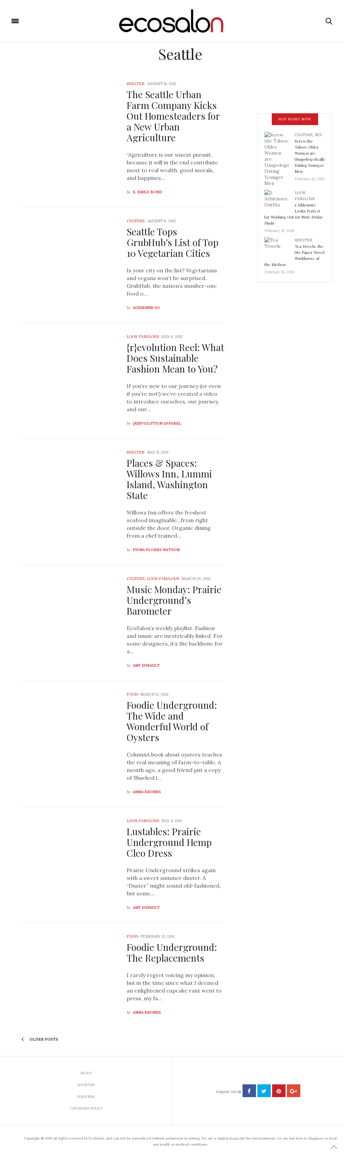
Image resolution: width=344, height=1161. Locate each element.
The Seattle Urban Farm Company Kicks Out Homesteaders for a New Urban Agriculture (173, 116)
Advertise (86, 1085)
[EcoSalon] (172, 21)
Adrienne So (146, 307)
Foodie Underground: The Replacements (172, 952)
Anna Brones (147, 791)
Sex (318, 134)
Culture (136, 221)
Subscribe (86, 1096)
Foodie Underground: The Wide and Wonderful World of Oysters (172, 721)
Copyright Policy (86, 1108)
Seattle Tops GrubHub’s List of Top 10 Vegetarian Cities (172, 242)
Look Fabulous (143, 336)
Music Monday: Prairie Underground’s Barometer (174, 600)
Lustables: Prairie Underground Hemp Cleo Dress (169, 842)
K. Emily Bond (147, 192)
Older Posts (43, 1039)
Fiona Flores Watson (156, 549)
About (86, 1073)
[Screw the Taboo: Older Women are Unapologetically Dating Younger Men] (279, 158)
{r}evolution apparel (157, 423)
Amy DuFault (146, 665)
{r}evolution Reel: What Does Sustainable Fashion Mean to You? (175, 358)
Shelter (135, 83)
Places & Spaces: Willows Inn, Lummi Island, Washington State (169, 479)
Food (132, 694)
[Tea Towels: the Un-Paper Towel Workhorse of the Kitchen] (279, 248)
